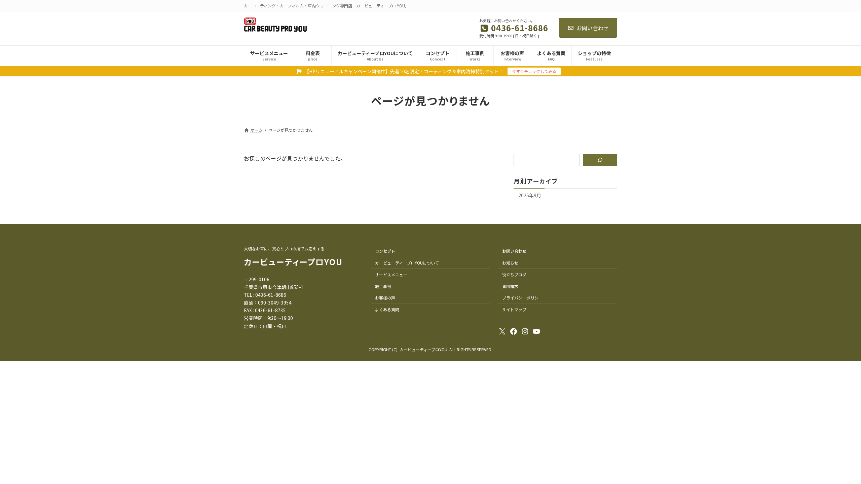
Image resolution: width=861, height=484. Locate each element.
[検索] (600, 160)
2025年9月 (529, 195)
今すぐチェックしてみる (534, 71)
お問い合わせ (592, 28)
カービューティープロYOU (293, 262)
